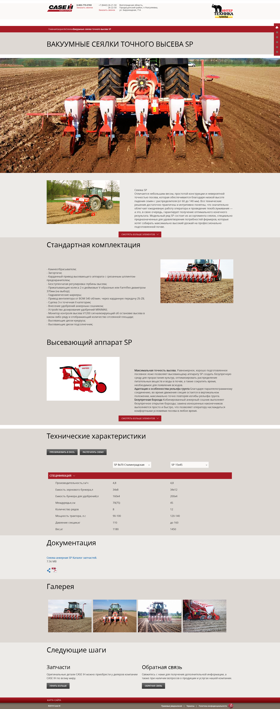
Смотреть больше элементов (138, 234)
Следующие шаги (277, 51)
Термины (190, 706)
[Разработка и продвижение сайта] (230, 705)
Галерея (277, 42)
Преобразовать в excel (62, 452)
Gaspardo (61, 29)
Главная (52, 29)
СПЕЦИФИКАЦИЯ (60, 475)
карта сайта (54, 700)
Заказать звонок (85, 7)
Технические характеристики (277, 37)
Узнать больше (58, 685)
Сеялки (69, 29)
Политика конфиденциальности (213, 706)
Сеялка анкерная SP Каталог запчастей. (72, 557)
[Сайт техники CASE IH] (222, 17)
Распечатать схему (93, 452)
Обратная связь (153, 685)
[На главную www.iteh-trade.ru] (60, 10)
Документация (277, 46)
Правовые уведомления (171, 706)
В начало (277, 27)
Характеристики (277, 32)
